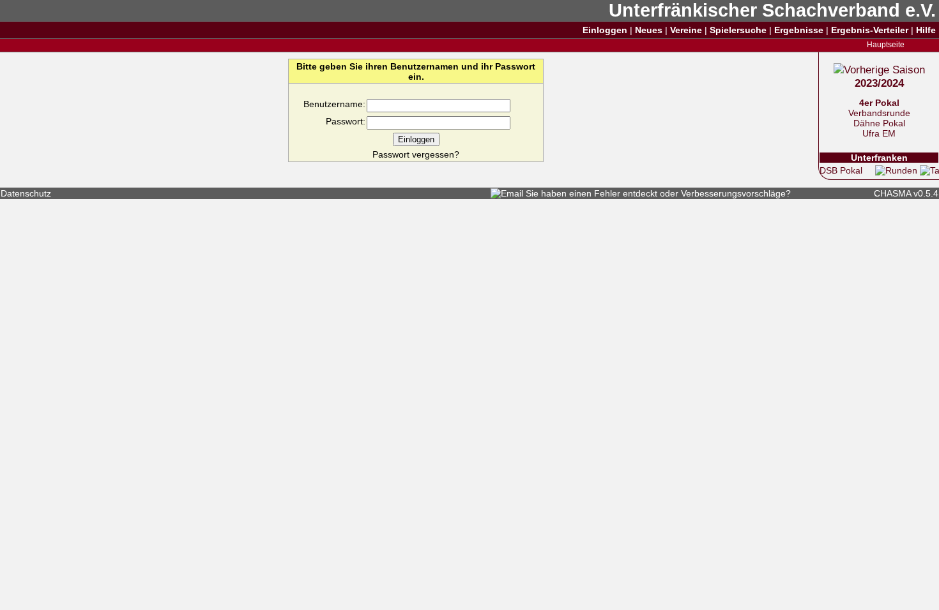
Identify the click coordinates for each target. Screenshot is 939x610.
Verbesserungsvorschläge (733, 193)
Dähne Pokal (879, 123)
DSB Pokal (841, 170)
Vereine (686, 30)
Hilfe (926, 30)
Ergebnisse (798, 30)
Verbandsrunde (879, 113)
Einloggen (605, 30)
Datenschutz (26, 193)
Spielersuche (738, 30)
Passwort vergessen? (415, 154)
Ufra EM (879, 133)
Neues (648, 30)
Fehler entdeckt (625, 193)
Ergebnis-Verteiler (869, 30)
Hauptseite (886, 44)
